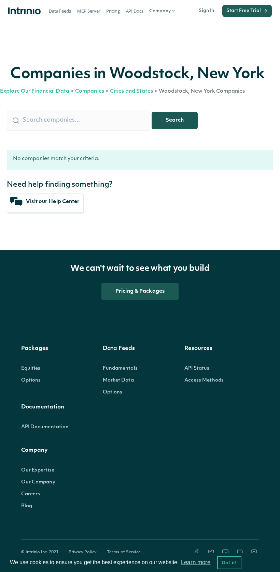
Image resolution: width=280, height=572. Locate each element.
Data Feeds (60, 11)
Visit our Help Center (52, 201)
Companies (89, 91)
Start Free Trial (243, 11)
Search (175, 120)
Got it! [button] (229, 562)
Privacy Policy (83, 552)
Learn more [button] (195, 562)
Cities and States (131, 91)
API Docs (134, 11)
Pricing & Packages (140, 291)
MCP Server (88, 11)
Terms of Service (124, 552)
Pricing (113, 11)
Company (160, 11)
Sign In (206, 11)
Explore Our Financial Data (34, 91)
